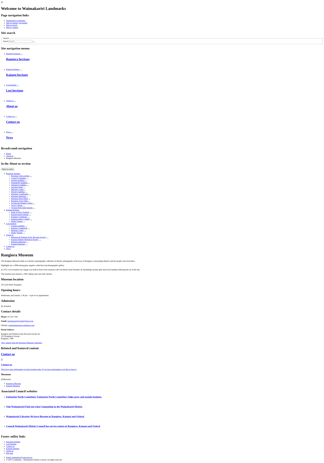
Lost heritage (11, 224)
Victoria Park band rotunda (22, 208)
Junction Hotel (17, 187)
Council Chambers (18, 178)
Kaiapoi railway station (20, 219)
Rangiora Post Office (19, 199)
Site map (9, 453)
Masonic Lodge (17, 189)
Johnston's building (18, 185)
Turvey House (17, 205)
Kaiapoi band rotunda (19, 214)
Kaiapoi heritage (12, 210)
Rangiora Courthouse (19, 194)
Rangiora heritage (13, 174)
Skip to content (12, 27)
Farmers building (18, 180)
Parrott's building (18, 192)
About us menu (7, 169)
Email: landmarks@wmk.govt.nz (19, 457)
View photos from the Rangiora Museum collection (21, 343)
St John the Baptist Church (22, 203)
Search (5, 41)
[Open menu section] (22, 54)
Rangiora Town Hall (19, 201)
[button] (16, 23)
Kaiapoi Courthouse (19, 217)
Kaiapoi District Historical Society (24, 240)
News (8, 249)
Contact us (10, 246)
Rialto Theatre (17, 221)
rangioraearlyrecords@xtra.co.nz (20, 321)
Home (8, 154)
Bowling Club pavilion (20, 176)
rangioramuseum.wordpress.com (21, 325)
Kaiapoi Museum (18, 244)
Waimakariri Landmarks (15, 21)
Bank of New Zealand (20, 212)
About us (9, 156)
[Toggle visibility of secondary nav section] (31, 176)
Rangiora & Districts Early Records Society (28, 237)
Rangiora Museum (18, 196)
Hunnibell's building (19, 183)
